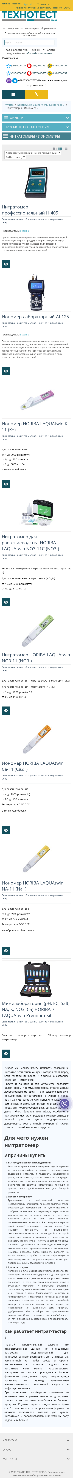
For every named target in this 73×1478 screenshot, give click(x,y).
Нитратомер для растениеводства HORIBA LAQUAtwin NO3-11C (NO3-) (30, 542)
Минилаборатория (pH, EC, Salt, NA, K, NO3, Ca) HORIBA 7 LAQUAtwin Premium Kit (35, 1009)
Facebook (16, 3)
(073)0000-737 (59, 65)
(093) (59, 73)
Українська (43, 4)
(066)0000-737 (39, 65)
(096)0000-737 (18, 65)
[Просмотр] (6, 264)
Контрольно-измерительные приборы (40, 104)
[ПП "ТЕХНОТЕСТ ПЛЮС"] (29, 17)
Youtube (6, 3)
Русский (28, 4)
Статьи (67, 7)
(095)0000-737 (39, 73)
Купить (9, 104)
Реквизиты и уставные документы (33, 7)
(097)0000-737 (18, 73)
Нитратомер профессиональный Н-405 (30, 210)
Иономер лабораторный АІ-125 (35, 316)
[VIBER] (64, 1106)
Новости (57, 7)
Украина (24, 230)
